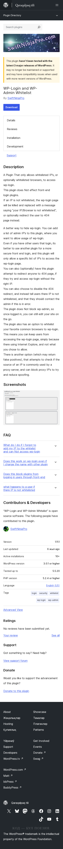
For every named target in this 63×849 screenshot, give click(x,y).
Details (11, 120)
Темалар (39, 718)
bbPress (10, 781)
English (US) (53, 585)
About (7, 712)
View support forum (15, 660)
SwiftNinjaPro (16, 98)
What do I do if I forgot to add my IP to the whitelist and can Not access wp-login (21, 448)
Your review (10, 635)
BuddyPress (12, 787)
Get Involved (41, 741)
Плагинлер (40, 723)
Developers (10, 752)
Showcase (39, 712)
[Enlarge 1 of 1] (55, 394)
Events (37, 746)
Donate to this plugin (16, 691)
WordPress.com (14, 769)
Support (11, 155)
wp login (41, 600)
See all (56, 635)
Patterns (38, 729)
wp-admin (53, 600)
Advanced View (13, 609)
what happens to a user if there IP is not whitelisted (19, 488)
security (43, 593)
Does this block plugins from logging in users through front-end (24, 475)
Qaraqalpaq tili (20, 803)
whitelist (54, 593)
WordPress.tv (13, 758)
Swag (38, 758)
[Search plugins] (39, 27)
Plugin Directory (12, 15)
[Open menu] (57, 5)
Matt (8, 775)
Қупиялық (9, 729)
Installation (13, 138)
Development (15, 146)
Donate (39, 752)
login (34, 593)
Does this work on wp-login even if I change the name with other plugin (25, 463)
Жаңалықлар (11, 718)
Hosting (8, 723)
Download (11, 107)
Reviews (12, 129)
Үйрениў (8, 741)
